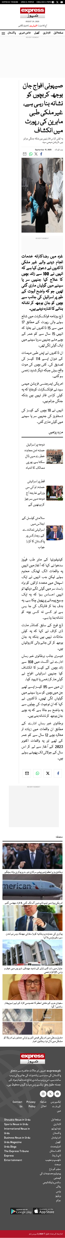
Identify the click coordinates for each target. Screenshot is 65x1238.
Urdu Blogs (10, 1147)
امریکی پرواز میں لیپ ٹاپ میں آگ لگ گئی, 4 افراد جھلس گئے (33, 903)
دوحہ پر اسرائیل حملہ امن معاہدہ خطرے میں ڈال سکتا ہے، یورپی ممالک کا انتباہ (34, 456)
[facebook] (58, 773)
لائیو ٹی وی (33, 25)
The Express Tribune (16, 1151)
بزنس (58, 1192)
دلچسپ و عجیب (53, 1160)
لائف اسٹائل (55, 1151)
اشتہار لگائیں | (23, 25)
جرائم (58, 1201)
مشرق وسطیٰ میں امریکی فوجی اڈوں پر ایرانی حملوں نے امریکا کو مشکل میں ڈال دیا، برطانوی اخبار (33, 1039)
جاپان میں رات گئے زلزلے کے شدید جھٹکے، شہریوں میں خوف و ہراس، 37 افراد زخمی (33, 970)
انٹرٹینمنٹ (55, 1147)
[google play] (21, 1212)
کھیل (37, 33)
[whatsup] (37, 773)
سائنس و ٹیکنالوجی (52, 1183)
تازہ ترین (46, 33)
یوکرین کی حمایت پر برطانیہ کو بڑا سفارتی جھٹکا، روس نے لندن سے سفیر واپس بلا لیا (34, 936)
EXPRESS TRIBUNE (10, 2)
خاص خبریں (25, 33)
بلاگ (58, 1187)
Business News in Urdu (17, 1138)
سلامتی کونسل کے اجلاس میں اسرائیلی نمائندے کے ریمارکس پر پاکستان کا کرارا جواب (33, 533)
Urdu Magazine (13, 1142)
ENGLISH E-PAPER (44, 2)
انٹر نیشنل (56, 1138)
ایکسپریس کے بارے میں (56, 1106)
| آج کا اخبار (42, 25)
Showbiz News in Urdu (17, 1120)
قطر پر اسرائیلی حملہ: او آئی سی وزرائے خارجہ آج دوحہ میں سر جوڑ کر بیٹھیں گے (35, 493)
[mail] (27, 773)
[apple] (44, 1212)
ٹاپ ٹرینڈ (56, 1156)
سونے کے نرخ (55, 1169)
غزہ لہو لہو (56, 1129)
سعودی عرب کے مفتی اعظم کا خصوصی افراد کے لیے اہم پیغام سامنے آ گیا (33, 1005)
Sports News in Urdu (16, 1124)
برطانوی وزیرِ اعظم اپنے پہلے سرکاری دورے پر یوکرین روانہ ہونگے (33, 872)
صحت (57, 1165)
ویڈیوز (58, 1196)
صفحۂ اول (58, 33)
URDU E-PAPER (27, 2)
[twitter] (48, 773)
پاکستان (12, 33)
